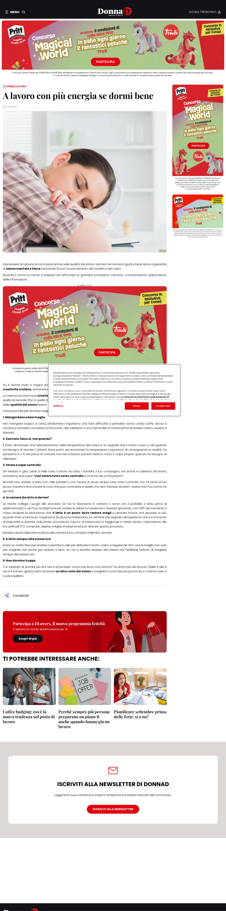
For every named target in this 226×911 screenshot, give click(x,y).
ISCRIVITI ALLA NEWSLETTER (113, 809)
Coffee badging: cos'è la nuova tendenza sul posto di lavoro (29, 716)
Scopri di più (28, 639)
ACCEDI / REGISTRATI (202, 12)
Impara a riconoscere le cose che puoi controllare (47, 487)
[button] (12, 12)
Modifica (58, 405)
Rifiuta (136, 405)
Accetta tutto (163, 405)
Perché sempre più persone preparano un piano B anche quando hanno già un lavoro (84, 719)
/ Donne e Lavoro (14, 86)
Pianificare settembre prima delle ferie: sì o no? (140, 714)
